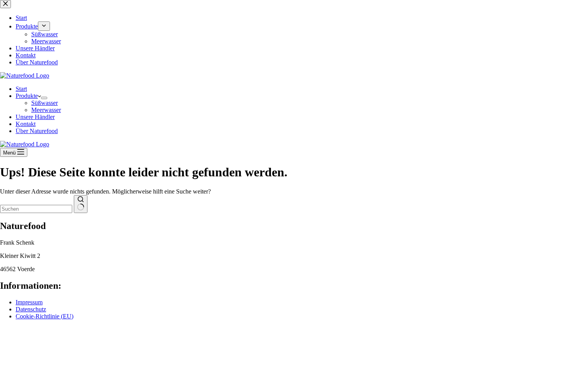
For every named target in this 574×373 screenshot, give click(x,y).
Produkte (27, 95)
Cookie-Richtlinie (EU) (44, 316)
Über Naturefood (37, 131)
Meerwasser (46, 110)
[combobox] (36, 209)
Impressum (29, 302)
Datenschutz (31, 309)
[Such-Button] (80, 204)
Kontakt (26, 124)
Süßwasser (44, 102)
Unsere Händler (35, 117)
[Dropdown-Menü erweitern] (44, 98)
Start (21, 88)
